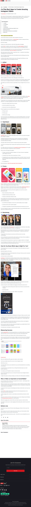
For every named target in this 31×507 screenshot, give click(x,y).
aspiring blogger (15, 39)
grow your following (13, 50)
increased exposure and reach (7, 398)
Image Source (3, 357)
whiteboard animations (25, 186)
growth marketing (21, 46)
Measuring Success (6, 29)
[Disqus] (15, 444)
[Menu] (30, 1)
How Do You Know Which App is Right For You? (10, 28)
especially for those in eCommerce (20, 147)
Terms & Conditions (16, 501)
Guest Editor (4, 13)
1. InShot (4, 23)
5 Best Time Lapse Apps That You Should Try (15, 163)
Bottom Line (5, 32)
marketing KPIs (5, 332)
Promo (2, 183)
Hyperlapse (2, 135)
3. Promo (4, 25)
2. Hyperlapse (5, 24)
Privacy (13, 501)
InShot (7, 75)
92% (4, 46)
